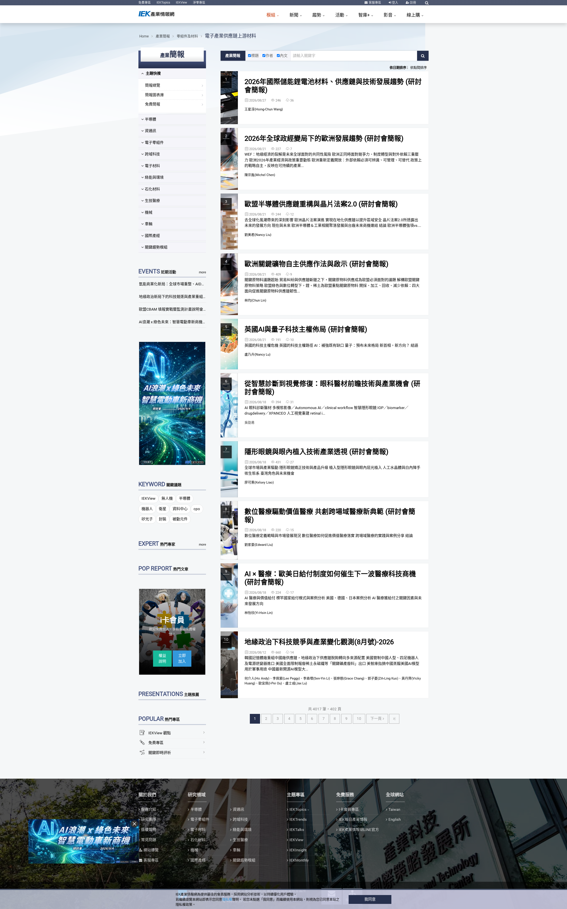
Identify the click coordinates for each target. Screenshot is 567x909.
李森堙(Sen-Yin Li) (316, 678)
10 (359, 718)
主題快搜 (153, 73)
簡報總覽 (152, 85)
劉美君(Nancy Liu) (258, 235)
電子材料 (152, 166)
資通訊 (150, 131)
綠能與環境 (154, 177)
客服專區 (374, 2)
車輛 (148, 224)
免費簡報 (152, 104)
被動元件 (180, 519)
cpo (197, 509)
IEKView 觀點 (159, 733)
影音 (389, 15)
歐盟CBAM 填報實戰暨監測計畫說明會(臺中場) (178, 309)
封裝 (162, 519)
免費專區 (144, 2)
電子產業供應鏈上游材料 (230, 36)
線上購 (414, 15)
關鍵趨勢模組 (156, 247)
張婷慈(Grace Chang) (348, 678)
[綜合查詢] (427, 3)
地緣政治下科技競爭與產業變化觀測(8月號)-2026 (319, 642)
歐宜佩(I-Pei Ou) (270, 683)
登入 (394, 2)
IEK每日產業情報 (353, 819)
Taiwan (394, 809)
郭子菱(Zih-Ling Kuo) (383, 678)
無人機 (167, 498)
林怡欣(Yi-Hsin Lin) (259, 613)
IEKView (181, 2)
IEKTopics (163, 2)
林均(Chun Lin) (255, 300)
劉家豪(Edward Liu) (259, 545)
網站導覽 (151, 850)
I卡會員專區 (349, 809)
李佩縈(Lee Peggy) (286, 678)
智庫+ (364, 15)
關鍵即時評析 (159, 752)
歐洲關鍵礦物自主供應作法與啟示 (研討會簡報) (316, 264)
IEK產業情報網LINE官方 (359, 829)
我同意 (370, 899)
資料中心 (180, 509)
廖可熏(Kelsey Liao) (259, 482)
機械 (148, 212)
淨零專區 (199, 2)
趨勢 (317, 15)
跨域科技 (152, 154)
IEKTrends (298, 819)
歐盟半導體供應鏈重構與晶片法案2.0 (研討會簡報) (321, 204)
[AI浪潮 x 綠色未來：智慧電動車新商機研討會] (172, 403)
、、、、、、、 (333, 680)
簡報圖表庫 (154, 95)
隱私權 (227, 899)
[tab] (172, 73)
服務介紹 (148, 809)
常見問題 (148, 840)
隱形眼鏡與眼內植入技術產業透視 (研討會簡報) (316, 452)
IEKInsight (298, 850)
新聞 (294, 15)
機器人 (147, 509)
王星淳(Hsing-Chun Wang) (264, 109)
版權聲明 (148, 829)
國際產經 (152, 235)
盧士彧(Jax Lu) (296, 683)
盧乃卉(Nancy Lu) (257, 355)
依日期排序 (398, 68)
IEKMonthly (299, 860)
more (202, 272)
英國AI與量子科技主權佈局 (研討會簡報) (306, 329)
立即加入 (182, 658)
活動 (340, 15)
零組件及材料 (187, 36)
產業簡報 (163, 36)
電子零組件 (154, 142)
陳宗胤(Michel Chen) (260, 175)
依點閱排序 (418, 68)
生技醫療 (152, 200)
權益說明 (162, 658)
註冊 (412, 2)
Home (144, 36)
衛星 (162, 509)
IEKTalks (296, 829)
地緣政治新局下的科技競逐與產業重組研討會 (176, 296)
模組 (271, 15)
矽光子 (147, 519)
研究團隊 (148, 819)
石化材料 (152, 189)
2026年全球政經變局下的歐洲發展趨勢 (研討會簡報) (324, 138)
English (394, 819)
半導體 (150, 119)
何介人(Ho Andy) (257, 678)
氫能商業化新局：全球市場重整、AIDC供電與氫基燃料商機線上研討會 (197, 284)
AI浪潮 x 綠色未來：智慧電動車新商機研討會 (176, 322)
